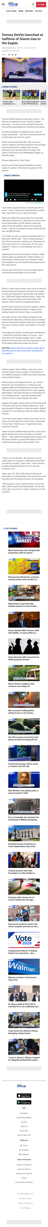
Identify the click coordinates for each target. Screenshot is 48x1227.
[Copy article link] (16, 55)
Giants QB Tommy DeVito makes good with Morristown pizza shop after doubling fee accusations (23, 350)
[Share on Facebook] (9, 55)
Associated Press (8, 48)
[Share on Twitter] (12, 55)
